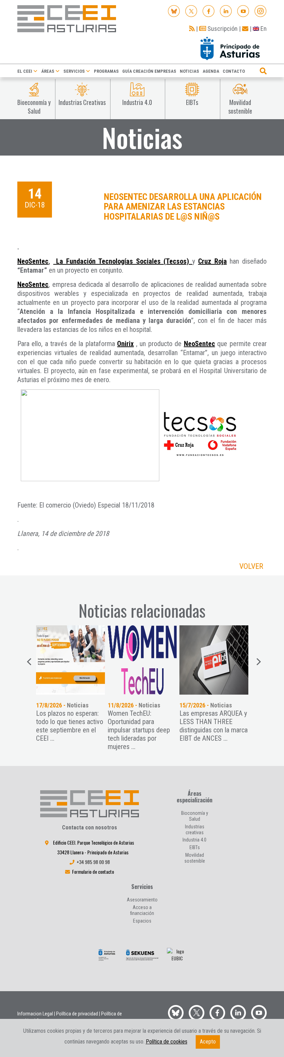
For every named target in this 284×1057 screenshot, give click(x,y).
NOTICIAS (189, 71)
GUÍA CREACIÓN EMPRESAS (149, 71)
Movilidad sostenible (194, 858)
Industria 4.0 (194, 840)
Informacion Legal (35, 1013)
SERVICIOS (74, 71)
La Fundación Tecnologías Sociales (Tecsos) (122, 261)
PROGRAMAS (106, 71)
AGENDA (211, 71)
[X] (191, 10)
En (263, 28)
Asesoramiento (142, 899)
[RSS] (192, 28)
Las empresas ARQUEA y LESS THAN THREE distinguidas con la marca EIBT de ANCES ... (213, 725)
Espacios (142, 921)
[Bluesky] (174, 10)
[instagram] (261, 10)
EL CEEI (24, 71)
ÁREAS (47, 71)
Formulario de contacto (93, 871)
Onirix (125, 344)
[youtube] (243, 10)
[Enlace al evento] (70, 660)
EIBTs (194, 847)
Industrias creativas (194, 829)
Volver (251, 566)
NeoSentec (32, 261)
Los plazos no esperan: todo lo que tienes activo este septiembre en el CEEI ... (69, 725)
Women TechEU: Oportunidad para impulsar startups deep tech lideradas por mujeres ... (139, 730)
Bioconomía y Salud (194, 816)
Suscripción (222, 28)
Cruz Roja (212, 261)
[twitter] (196, 1012)
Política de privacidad (77, 1013)
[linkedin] (226, 10)
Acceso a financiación (142, 910)
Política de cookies (166, 1041)
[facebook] (209, 10)
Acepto (208, 1041)
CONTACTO (234, 71)
